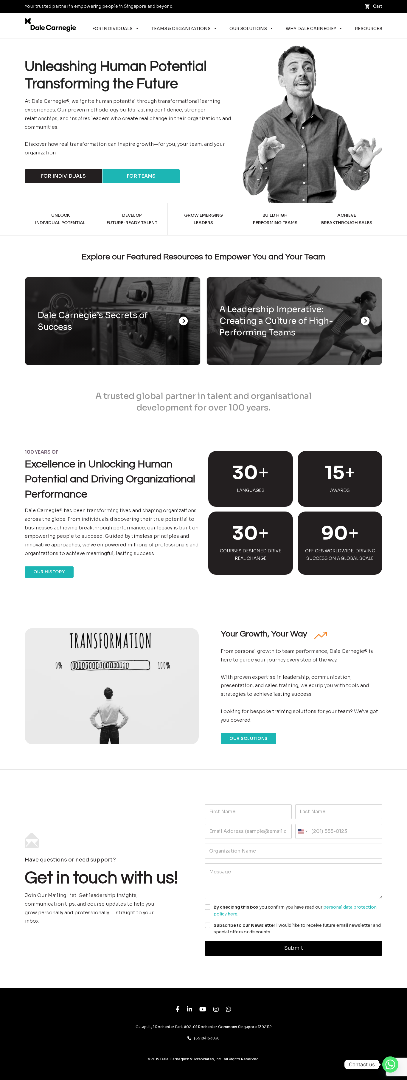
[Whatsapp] (390, 1064)
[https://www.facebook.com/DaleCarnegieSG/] (178, 1010)
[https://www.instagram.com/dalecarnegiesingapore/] (216, 1010)
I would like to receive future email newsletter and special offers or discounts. (297, 929)
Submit (293, 948)
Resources (368, 28)
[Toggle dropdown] (137, 29)
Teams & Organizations (181, 28)
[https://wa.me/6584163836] (228, 1010)
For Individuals (112, 28)
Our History (49, 571)
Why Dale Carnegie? (311, 28)
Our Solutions (248, 28)
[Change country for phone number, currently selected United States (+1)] (302, 831)
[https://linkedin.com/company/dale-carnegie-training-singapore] (189, 1010)
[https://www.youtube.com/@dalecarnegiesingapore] (202, 1010)
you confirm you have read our (295, 910)
